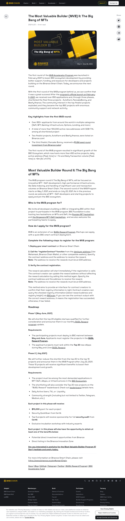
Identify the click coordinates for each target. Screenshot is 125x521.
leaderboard (75, 387)
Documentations (57, 494)
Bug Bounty (80, 505)
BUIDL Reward (58, 347)
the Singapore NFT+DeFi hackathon (49, 217)
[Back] (6, 16)
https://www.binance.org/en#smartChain (47, 460)
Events (78, 491)
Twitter (61, 466)
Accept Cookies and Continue (107, 517)
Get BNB (30, 494)
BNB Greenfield (9, 494)
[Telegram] (118, 33)
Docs (30, 466)
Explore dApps (33, 502)
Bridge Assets (32, 500)
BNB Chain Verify (105, 497)
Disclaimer (103, 505)
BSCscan (51, 295)
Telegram (52, 466)
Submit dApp (56, 502)
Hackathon (79, 494)
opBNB (6, 497)
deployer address (82, 251)
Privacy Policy (105, 502)
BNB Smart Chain (9, 491)
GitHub (43, 466)
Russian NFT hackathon (83, 214)
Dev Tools (55, 500)
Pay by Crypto (33, 505)
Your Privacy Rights (107, 509)
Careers (102, 494)
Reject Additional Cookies (107, 513)
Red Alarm (103, 500)
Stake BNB (31, 497)
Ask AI (102, 3)
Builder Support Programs (84, 500)
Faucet (54, 497)
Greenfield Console (58, 505)
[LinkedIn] (118, 26)
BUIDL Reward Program (64, 232)
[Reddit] (118, 39)
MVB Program (80, 497)
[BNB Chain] (13, 3)
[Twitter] (118, 20)
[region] (62, 513)
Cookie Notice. (29, 517)
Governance (80, 502)
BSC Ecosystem (79, 381)
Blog (36, 466)
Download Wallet (33, 491)
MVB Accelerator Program (61, 75)
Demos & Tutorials (58, 491)
